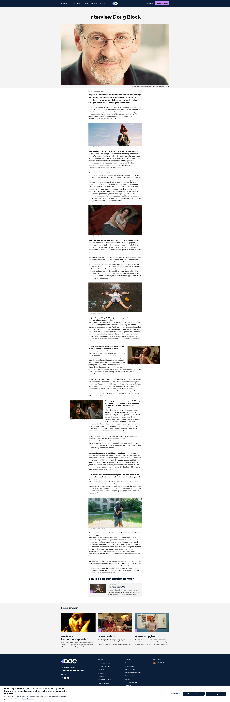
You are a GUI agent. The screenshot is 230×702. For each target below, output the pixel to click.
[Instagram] (62, 678)
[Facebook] (65, 678)
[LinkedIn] (68, 678)
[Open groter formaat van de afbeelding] (115, 134)
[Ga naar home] (115, 3)
